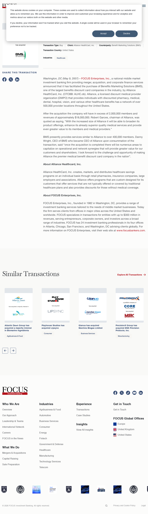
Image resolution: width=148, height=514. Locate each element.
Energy (43, 433)
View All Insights (84, 430)
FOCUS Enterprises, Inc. (95, 78)
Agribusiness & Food (50, 410)
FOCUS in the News (12, 439)
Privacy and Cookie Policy (124, 506)
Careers (6, 433)
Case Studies (83, 415)
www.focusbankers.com (131, 230)
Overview (7, 410)
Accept (103, 34)
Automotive (45, 415)
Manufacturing (46, 456)
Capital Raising (10, 459)
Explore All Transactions (129, 275)
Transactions (82, 410)
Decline (126, 34)
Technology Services (50, 462)
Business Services (48, 421)
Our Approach (9, 415)
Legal (143, 506)
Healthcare (61, 58)
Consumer (44, 427)
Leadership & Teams (12, 421)
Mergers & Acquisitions (14, 453)
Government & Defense (51, 444)
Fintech (43, 439)
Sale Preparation (11, 464)
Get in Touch (119, 410)
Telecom (43, 467)
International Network (13, 427)
